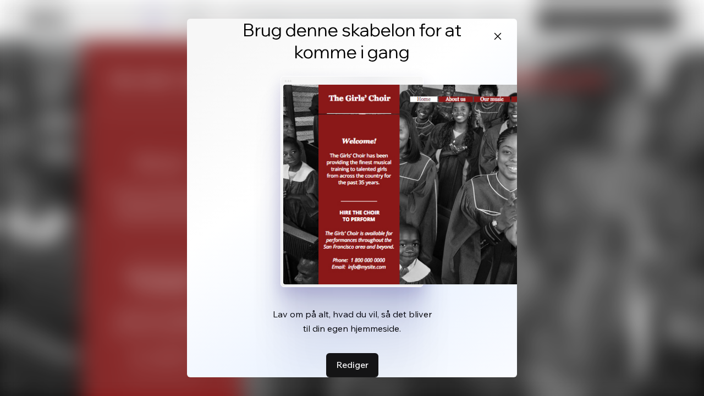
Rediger (352, 364)
